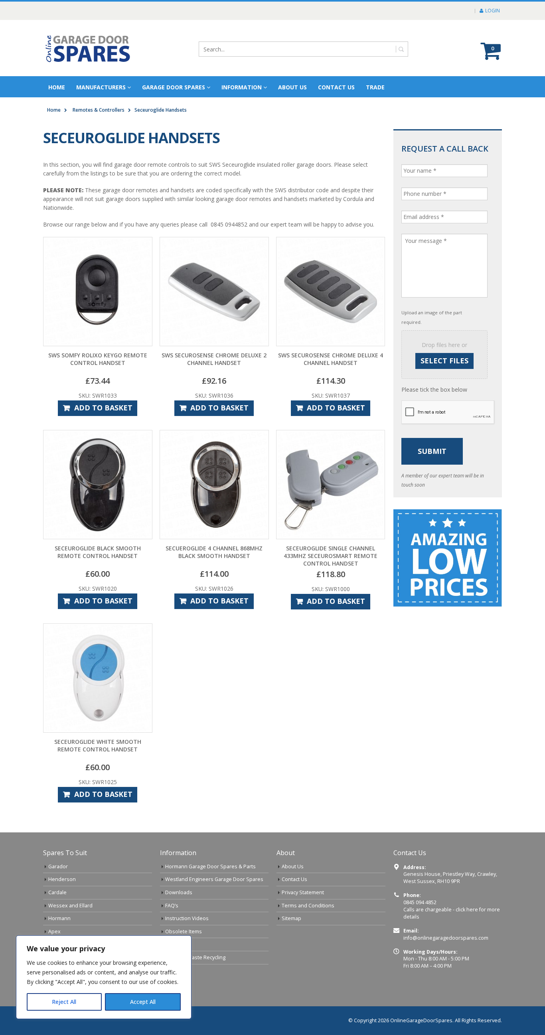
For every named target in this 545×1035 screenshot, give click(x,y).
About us (292, 87)
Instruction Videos (187, 918)
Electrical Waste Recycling (195, 957)
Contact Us (336, 87)
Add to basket (103, 407)
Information (241, 87)
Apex (54, 931)
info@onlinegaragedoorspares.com (445, 937)
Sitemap (291, 918)
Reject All (64, 1001)
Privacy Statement (303, 892)
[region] (104, 977)
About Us (293, 866)
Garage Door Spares (173, 87)
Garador (58, 866)
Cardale (57, 892)
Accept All (143, 1001)
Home (56, 87)
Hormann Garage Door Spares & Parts (210, 866)
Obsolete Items (183, 931)
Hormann (59, 918)
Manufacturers (101, 87)
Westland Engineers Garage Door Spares (214, 879)
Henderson (62, 879)
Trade (375, 87)
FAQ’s (171, 905)
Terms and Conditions (308, 905)
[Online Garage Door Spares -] (88, 48)
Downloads (178, 892)
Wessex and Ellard (70, 905)
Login (492, 10)
